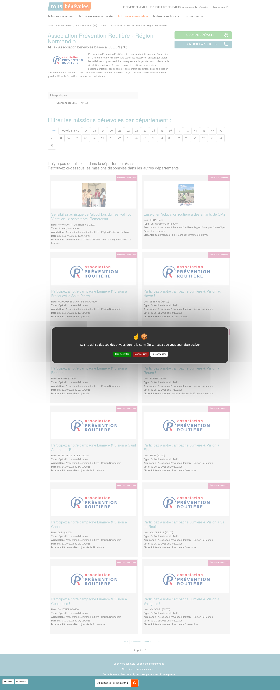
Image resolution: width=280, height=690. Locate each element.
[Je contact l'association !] (135, 683)
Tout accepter (122, 354)
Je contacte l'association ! (112, 682)
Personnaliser (159, 354)
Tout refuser (140, 354)
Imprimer (22, 682)
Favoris (9, 682)
